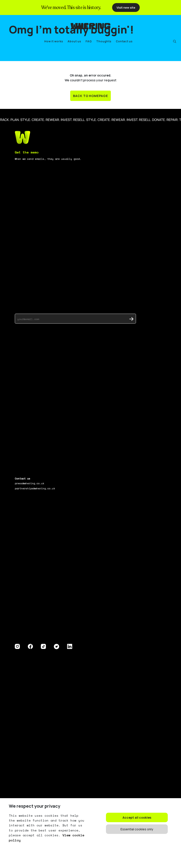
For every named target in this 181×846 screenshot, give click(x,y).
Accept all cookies (137, 817)
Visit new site (126, 7)
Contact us (124, 41)
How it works (53, 41)
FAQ (89, 41)
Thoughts (103, 41)
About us (74, 41)
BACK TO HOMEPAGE (90, 96)
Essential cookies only (137, 829)
